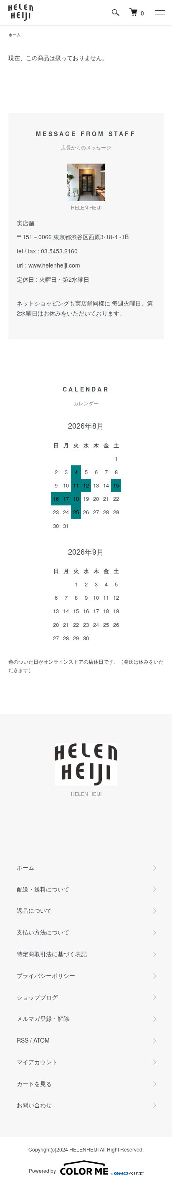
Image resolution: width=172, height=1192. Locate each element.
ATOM (41, 1040)
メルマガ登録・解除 (43, 1018)
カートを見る (34, 1083)
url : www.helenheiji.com (48, 265)
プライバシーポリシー (46, 975)
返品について (34, 910)
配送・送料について (43, 889)
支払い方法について (43, 932)
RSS (22, 1040)
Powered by (42, 1170)
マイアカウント (37, 1062)
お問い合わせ (34, 1105)
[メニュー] (159, 12)
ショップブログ (37, 997)
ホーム (14, 35)
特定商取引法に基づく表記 (52, 954)
